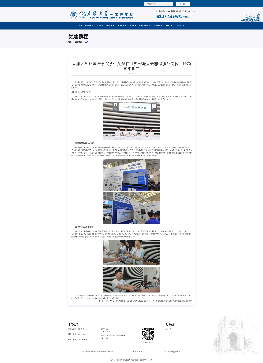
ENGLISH (191, 11)
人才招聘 (178, 25)
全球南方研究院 (176, 11)
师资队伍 (109, 25)
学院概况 (88, 25)
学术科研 (133, 25)
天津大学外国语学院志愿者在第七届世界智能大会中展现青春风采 (127, 301)
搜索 (184, 4)
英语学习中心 (144, 25)
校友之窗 (169, 25)
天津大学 (161, 11)
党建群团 (157, 25)
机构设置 (100, 25)
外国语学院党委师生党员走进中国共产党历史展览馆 (174, 301)
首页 (80, 25)
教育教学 (121, 25)
